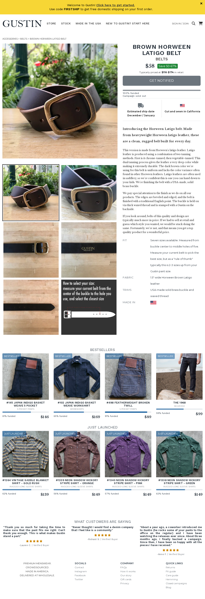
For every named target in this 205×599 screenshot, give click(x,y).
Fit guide (171, 571)
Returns (170, 567)
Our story (126, 575)
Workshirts (77, 409)
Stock (66, 23)
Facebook (80, 575)
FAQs (123, 567)
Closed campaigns (176, 583)
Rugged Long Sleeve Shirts (26, 486)
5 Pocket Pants (25, 409)
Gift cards (125, 579)
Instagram (81, 571)
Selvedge (179, 406)
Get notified (162, 81)
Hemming (172, 579)
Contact (79, 567)
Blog (168, 587)
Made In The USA (88, 23)
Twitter (79, 579)
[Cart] (201, 24)
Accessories (10, 38)
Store (51, 23)
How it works (128, 571)
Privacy (124, 583)
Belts (23, 38)
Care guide (172, 575)
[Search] (193, 24)
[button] (60, 101)
